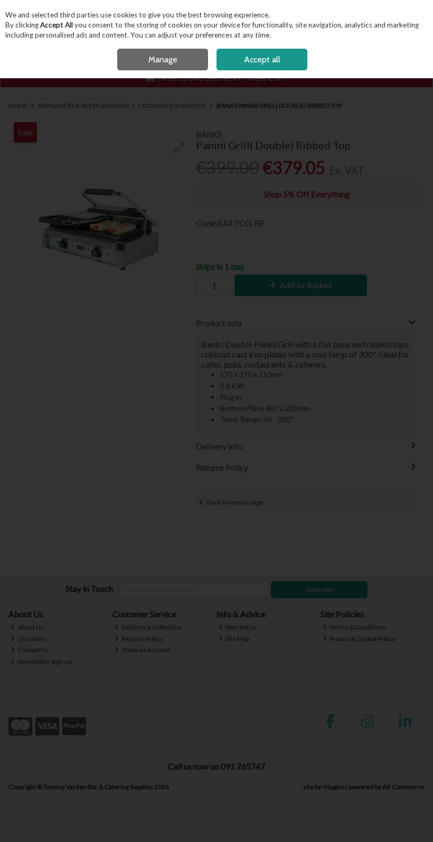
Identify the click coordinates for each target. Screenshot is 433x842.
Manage (162, 59)
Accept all (262, 59)
